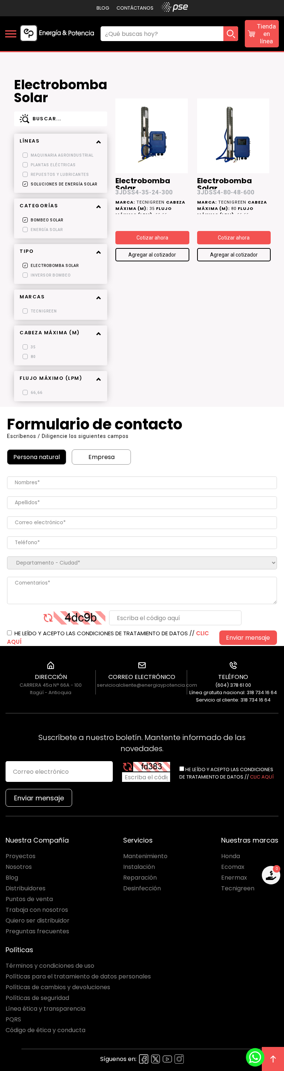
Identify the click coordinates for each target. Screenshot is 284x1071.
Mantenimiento (145, 856)
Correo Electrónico (141, 677)
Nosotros (19, 867)
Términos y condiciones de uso (50, 965)
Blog (103, 7)
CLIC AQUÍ (262, 776)
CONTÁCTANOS (134, 7)
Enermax (234, 877)
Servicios (138, 840)
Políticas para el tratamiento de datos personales (78, 976)
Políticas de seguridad (37, 998)
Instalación (139, 867)
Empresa (101, 457)
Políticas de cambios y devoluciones (58, 987)
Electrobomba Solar (142, 183)
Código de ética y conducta (45, 1030)
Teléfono (233, 677)
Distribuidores (25, 888)
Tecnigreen (237, 888)
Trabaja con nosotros (37, 910)
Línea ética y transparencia (45, 1008)
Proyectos (21, 856)
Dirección (51, 677)
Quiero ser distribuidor (38, 920)
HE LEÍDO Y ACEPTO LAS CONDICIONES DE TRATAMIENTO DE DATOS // (108, 637)
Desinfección (142, 888)
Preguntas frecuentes (37, 931)
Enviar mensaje (248, 637)
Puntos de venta (29, 899)
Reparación (140, 877)
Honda (230, 856)
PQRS (13, 1019)
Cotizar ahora (152, 238)
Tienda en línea (266, 34)
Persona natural (36, 457)
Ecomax (232, 867)
